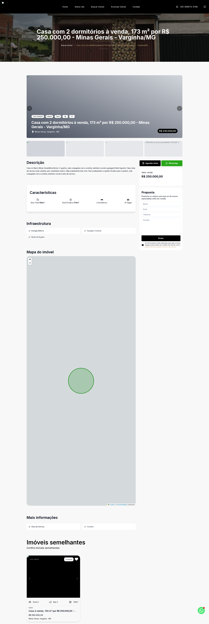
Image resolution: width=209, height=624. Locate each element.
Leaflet (111, 505)
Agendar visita (151, 163)
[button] (29, 108)
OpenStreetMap (122, 505)
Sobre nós (79, 7)
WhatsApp (173, 163)
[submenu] (204, 7)
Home (65, 7)
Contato (136, 7)
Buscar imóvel (97, 7)
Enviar (161, 238)
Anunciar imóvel (118, 7)
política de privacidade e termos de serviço (160, 247)
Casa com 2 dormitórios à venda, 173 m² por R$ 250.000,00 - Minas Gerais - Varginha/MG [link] (112, 45)
